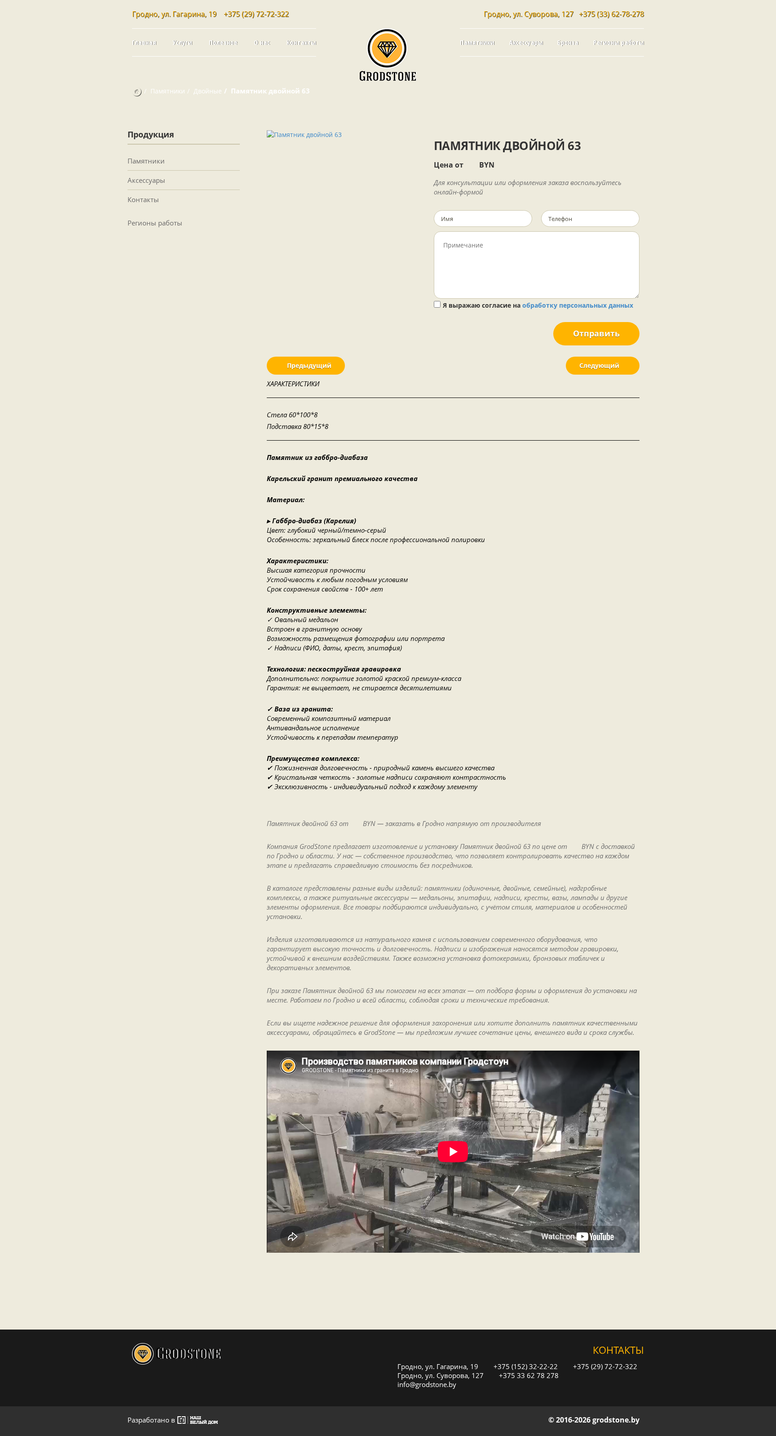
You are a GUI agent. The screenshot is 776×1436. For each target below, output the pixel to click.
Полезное (223, 42)
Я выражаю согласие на (538, 305)
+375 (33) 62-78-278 (611, 14)
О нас (262, 42)
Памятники (477, 42)
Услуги (182, 42)
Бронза (567, 42)
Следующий (600, 365)
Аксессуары (526, 42)
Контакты (301, 42)
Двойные (208, 91)
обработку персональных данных (577, 305)
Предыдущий (308, 365)
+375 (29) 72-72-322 (256, 14)
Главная (144, 42)
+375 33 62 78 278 (528, 1375)
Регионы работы (618, 42)
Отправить (596, 333)
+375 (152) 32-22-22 (525, 1366)
